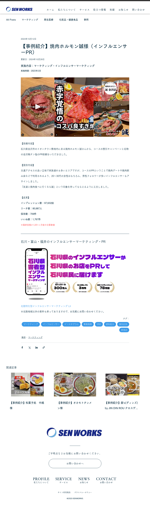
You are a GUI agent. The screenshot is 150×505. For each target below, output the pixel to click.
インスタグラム (71, 324)
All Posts (11, 20)
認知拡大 (110, 324)
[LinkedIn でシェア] (36, 347)
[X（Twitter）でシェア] (29, 347)
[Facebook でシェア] (22, 347)
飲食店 (124, 330)
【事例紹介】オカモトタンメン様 (74, 405)
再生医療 (48, 20)
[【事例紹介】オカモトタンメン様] (75, 384)
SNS (99, 324)
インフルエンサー (51, 324)
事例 (86, 20)
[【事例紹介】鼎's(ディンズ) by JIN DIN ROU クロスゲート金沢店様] (122, 384)
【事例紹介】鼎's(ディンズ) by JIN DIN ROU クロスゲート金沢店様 (121, 406)
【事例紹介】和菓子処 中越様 (27, 405)
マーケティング (30, 20)
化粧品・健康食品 (68, 20)
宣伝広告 (123, 324)
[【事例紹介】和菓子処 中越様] (27, 384)
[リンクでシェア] (43, 347)
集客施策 (88, 324)
